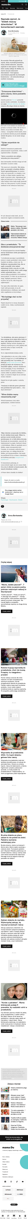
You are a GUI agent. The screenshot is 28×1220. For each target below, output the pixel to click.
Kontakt (4, 1164)
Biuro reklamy (5, 1156)
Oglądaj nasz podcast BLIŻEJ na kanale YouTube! (12, 123)
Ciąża (6, 8)
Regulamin (5, 1174)
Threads (14, 100)
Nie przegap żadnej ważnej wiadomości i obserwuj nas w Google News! (14, 492)
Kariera (4, 1159)
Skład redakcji (5, 1161)
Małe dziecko (20, 8)
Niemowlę (12, 8)
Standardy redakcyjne (7, 1176)
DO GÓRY (13, 1204)
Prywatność (5, 1171)
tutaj (12, 1078)
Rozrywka (4, 1166)
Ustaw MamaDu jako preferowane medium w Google (14, 85)
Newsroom (5, 1169)
